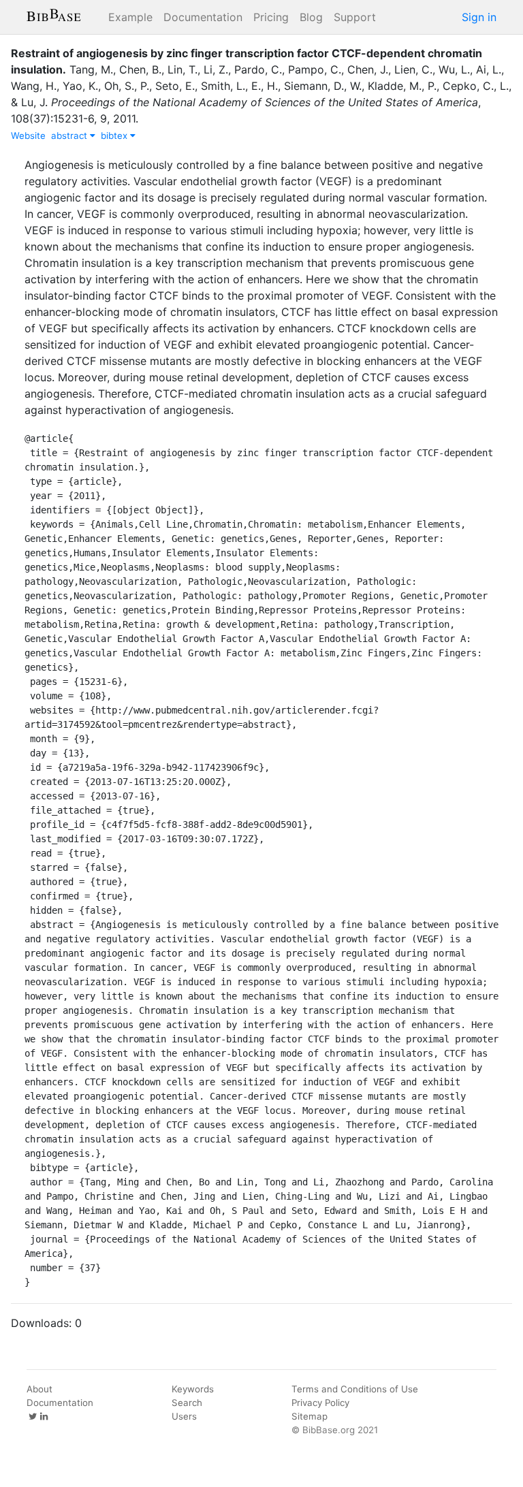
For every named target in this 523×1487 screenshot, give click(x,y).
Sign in (479, 17)
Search (187, 1402)
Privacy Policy (320, 1402)
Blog (311, 17)
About (39, 1389)
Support (355, 17)
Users (184, 1416)
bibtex (115, 135)
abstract (70, 135)
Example (130, 17)
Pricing (271, 17)
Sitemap (309, 1416)
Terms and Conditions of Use (354, 1389)
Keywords (193, 1389)
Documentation (202, 17)
